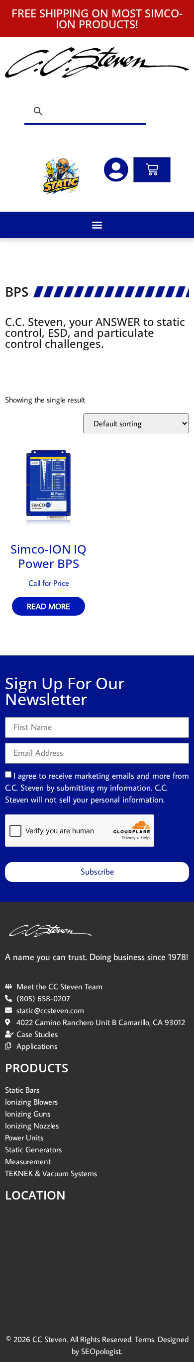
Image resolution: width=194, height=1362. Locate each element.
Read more (48, 606)
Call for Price (48, 583)
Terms (144, 1339)
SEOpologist (101, 1351)
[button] (97, 225)
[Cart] (152, 169)
